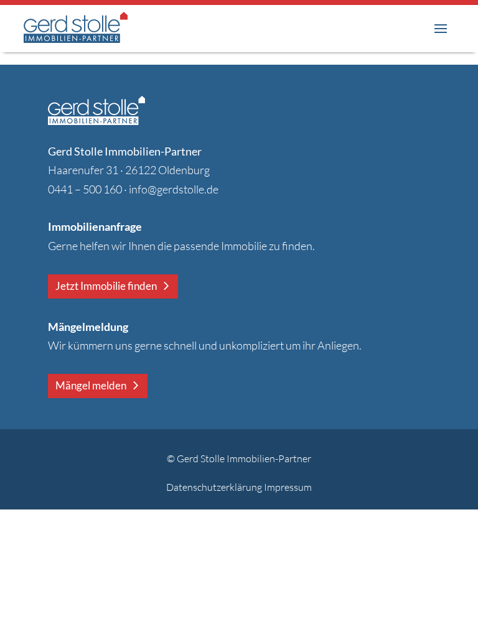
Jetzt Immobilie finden (106, 285)
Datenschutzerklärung (214, 487)
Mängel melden (90, 385)
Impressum (288, 487)
